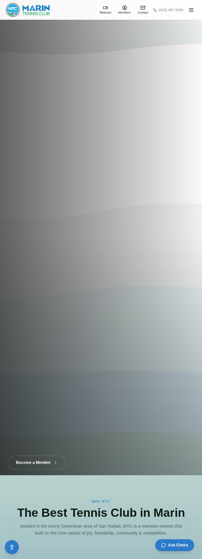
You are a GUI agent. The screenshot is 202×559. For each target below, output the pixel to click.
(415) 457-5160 (171, 10)
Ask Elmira (178, 545)
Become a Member (33, 458)
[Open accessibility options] (12, 547)
